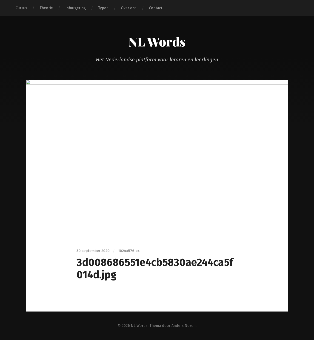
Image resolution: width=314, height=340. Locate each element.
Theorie (46, 8)
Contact (155, 8)
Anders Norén (183, 325)
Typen (103, 8)
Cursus (21, 8)
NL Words (157, 41)
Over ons (129, 8)
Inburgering (75, 8)
